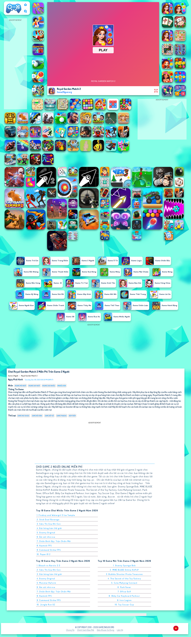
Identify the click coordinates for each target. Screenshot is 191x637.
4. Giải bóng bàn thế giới (49, 528)
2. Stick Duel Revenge (48, 519)
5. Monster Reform (46, 583)
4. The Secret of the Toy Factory (124, 578)
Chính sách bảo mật (85, 630)
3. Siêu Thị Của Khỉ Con (49, 524)
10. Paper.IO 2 (44, 554)
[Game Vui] (25, 5)
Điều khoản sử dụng (105, 630)
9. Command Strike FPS (49, 550)
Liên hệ (120, 630)
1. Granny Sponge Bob (124, 565)
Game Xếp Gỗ (49, 416)
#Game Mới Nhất (20, 386)
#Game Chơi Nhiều (48, 386)
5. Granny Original (46, 532)
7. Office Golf (124, 591)
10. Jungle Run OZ (46, 604)
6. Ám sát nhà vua (46, 537)
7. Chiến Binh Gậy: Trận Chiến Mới (54, 541)
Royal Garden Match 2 (29, 376)
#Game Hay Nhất (34, 386)
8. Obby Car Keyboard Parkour (124, 596)
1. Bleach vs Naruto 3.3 (48, 565)
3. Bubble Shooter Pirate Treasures (124, 574)
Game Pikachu (62, 416)
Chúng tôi (70, 630)
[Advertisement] (15, 64)
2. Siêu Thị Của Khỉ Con (49, 569)
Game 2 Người (11, 3)
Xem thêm (72, 416)
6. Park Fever (124, 587)
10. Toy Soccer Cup (124, 604)
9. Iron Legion (124, 600)
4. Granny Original (46, 578)
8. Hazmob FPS (44, 545)
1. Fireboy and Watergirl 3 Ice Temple (56, 515)
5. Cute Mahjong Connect (124, 583)
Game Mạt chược (23, 416)
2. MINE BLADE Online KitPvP (124, 569)
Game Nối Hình (37, 416)
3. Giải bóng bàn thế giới (49, 574)
